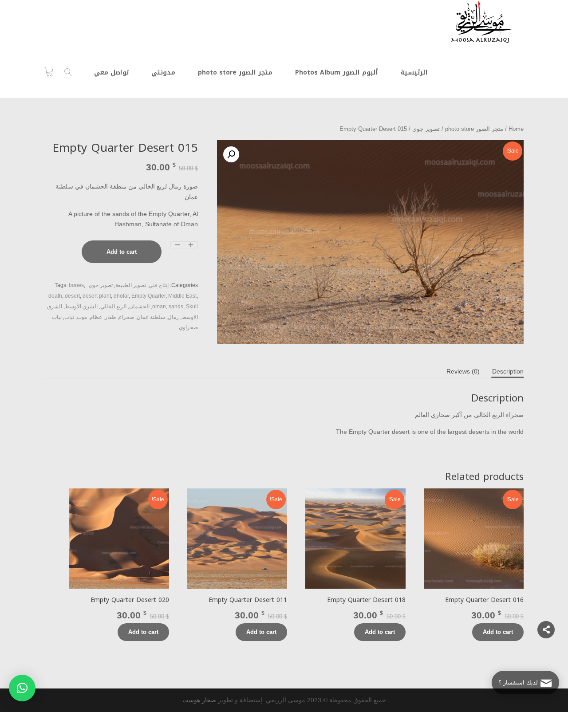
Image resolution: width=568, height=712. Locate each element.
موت (82, 317)
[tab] (508, 371)
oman (159, 306)
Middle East (182, 296)
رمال (173, 317)
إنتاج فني (159, 285)
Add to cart (121, 251)
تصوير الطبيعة (130, 285)
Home (516, 129)
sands (176, 306)
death (55, 296)
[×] (22, 688)
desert (72, 296)
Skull (192, 306)
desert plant (97, 296)
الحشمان (139, 306)
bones (76, 285)
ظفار (110, 317)
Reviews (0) (463, 371)
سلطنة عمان (151, 317)
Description (508, 371)
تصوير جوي (426, 129)
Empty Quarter (148, 296)
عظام (96, 317)
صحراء (126, 317)
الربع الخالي (113, 306)
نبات (69, 317)
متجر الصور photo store (474, 129)
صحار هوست (199, 700)
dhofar (121, 296)
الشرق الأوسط (81, 306)
